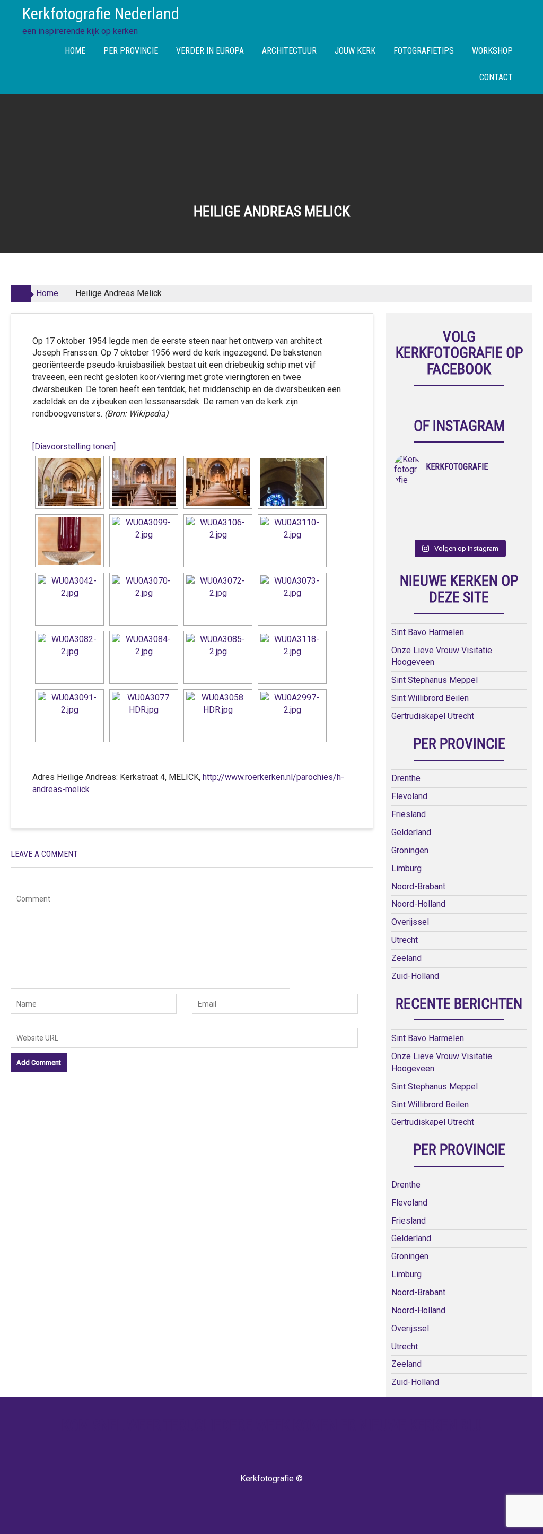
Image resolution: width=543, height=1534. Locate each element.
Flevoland (409, 796)
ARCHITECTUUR (289, 51)
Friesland (408, 814)
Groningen (409, 850)
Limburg (406, 868)
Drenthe (406, 778)
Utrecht (404, 940)
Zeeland (406, 958)
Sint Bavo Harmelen (427, 632)
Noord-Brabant (418, 886)
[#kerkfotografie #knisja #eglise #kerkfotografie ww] (443, 527)
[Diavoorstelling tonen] (74, 446)
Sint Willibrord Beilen (430, 698)
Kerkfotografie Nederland (100, 13)
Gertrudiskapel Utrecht (432, 716)
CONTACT (496, 77)
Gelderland (411, 832)
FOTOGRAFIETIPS (423, 51)
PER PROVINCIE (130, 51)
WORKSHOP (492, 51)
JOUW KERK (355, 51)
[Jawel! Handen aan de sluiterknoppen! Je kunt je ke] (410, 513)
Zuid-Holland (415, 976)
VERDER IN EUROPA (210, 51)
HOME (75, 51)
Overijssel (410, 922)
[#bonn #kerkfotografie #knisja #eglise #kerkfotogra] (443, 513)
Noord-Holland (418, 904)
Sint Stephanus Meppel (434, 680)
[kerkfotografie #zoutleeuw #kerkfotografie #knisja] (410, 500)
